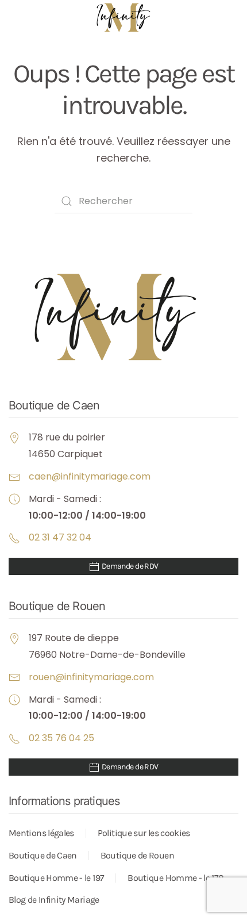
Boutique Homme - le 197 (56, 877)
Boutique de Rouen (137, 855)
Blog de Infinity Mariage (54, 899)
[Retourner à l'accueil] (123, 17)
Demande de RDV (129, 566)
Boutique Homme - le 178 (175, 877)
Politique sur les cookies (144, 832)
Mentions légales (41, 832)
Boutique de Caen (43, 855)
